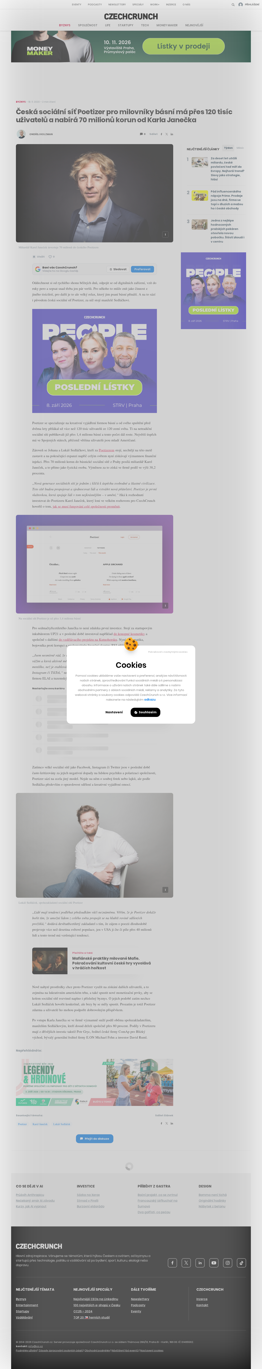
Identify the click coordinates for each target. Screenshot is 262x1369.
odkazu (150, 700)
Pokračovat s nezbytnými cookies (168, 651)
